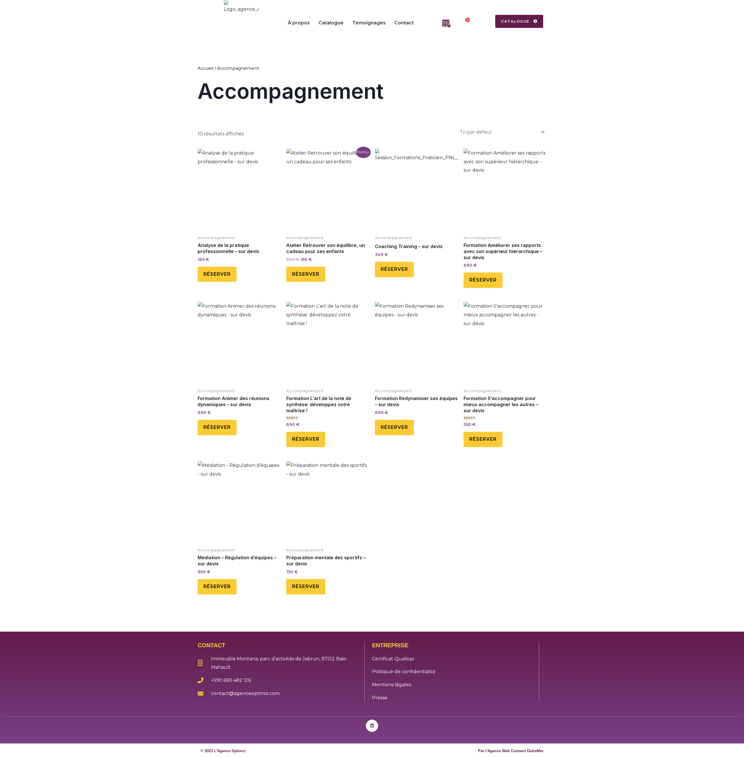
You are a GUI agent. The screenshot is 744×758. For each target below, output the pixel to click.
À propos (299, 23)
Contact (404, 23)
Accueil (205, 68)
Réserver (217, 274)
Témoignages (369, 23)
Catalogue (331, 23)
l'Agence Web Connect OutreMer (514, 751)
